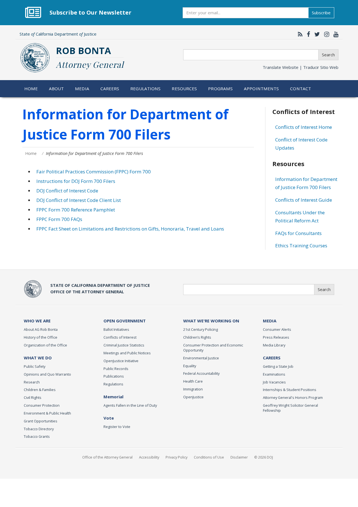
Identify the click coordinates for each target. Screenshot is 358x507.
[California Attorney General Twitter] (316, 34)
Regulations (145, 88)
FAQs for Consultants (298, 233)
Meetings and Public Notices (127, 352)
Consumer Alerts (277, 329)
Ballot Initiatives (116, 329)
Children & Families (40, 389)
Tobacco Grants (37, 436)
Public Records (115, 368)
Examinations (274, 374)
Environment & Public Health (47, 413)
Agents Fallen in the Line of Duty (130, 405)
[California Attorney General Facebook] (307, 34)
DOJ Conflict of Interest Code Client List (78, 200)
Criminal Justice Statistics (123, 345)
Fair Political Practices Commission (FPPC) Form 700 (93, 171)
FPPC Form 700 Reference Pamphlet (75, 209)
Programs (220, 88)
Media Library (274, 345)
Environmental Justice (201, 358)
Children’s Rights (197, 337)
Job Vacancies (274, 382)
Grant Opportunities (40, 421)
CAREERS (272, 358)
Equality (189, 365)
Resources (184, 88)
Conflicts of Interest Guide (303, 200)
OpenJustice (193, 396)
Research (32, 382)
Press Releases (276, 337)
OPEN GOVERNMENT (124, 321)
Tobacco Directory (39, 428)
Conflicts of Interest (119, 337)
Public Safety (34, 366)
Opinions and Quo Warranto (47, 374)
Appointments (261, 88)
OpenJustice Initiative (120, 360)
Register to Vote (116, 426)
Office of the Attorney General (107, 457)
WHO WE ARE (37, 321)
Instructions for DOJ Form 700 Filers (75, 181)
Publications (113, 376)
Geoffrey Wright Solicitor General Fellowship (290, 408)
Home (31, 88)
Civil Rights (32, 397)
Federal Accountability (201, 373)
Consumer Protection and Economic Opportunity (213, 348)
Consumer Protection (42, 405)
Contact (300, 88)
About (56, 88)
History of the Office (40, 337)
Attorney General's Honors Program (293, 397)
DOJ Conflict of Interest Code (67, 190)
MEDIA (269, 321)
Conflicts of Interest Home (303, 127)
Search (328, 54)
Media (82, 88)
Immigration (193, 389)
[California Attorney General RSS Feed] (299, 34)
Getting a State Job (278, 366)
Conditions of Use (209, 457)
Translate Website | (300, 67)
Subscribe (321, 12)
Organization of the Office (45, 345)
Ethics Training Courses (301, 245)
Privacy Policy (176, 457)
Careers (109, 88)
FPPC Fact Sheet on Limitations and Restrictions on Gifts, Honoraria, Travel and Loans (130, 228)
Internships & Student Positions (289, 389)
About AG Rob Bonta (41, 329)
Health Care (193, 381)
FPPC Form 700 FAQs (59, 219)
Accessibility (149, 457)
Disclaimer (239, 457)
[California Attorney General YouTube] (334, 34)
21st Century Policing (200, 329)
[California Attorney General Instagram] (325, 34)
